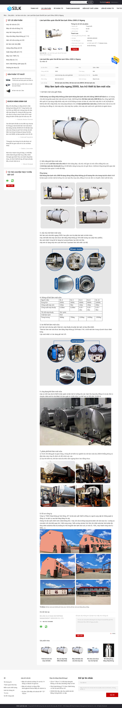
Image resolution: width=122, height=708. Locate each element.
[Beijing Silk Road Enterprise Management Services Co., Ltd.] (14, 8)
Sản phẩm (11, 15)
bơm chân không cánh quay (15, 64)
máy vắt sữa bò (11, 24)
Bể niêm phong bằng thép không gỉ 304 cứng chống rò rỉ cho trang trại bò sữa (108, 660)
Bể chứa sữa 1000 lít (64, 607)
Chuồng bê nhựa (11, 68)
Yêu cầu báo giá (104, 2)
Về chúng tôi (58, 8)
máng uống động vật (13, 48)
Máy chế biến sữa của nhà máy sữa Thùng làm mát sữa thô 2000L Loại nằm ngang (77, 660)
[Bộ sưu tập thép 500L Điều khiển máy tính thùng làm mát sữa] (62, 650)
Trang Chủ (34, 8)
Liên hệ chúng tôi (107, 8)
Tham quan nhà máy (73, 8)
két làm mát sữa (21, 15)
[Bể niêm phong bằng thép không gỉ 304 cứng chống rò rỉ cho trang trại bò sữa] (108, 650)
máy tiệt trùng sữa (12, 32)
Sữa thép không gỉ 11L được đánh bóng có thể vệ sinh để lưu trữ (63, 687)
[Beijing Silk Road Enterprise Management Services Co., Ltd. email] (8, 181)
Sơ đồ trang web (9, 696)
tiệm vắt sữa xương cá (13, 40)
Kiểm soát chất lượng (90, 8)
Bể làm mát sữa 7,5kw (18, 90)
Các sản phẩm (46, 8)
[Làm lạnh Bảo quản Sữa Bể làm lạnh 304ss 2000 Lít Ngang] (53, 34)
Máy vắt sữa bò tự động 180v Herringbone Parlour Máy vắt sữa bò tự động (34, 688)
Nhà (5, 15)
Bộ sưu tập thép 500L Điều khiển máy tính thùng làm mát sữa (62, 660)
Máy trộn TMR (11, 56)
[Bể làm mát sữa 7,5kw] (8, 90)
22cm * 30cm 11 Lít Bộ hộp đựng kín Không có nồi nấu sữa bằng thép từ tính (63, 682)
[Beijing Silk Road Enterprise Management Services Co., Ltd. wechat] (13, 181)
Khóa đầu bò (10, 60)
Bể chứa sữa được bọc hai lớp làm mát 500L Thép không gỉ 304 (93, 660)
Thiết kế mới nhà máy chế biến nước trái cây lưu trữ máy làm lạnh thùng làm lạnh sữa (46, 660)
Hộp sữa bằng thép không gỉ (15, 36)
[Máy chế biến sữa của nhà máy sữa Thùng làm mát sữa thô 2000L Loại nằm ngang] (77, 650)
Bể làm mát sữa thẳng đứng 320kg (80, 607)
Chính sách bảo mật (21, 706)
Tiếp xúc (74, 49)
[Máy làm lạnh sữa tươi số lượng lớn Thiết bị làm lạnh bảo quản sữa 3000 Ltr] (8, 79)
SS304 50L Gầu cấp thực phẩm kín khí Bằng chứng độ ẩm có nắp (62, 692)
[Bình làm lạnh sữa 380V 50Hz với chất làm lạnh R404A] (8, 85)
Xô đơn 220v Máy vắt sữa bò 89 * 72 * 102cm (33, 692)
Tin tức (119, 8)
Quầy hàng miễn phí (12, 52)
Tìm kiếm (90, 2)
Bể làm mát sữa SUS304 (52, 607)
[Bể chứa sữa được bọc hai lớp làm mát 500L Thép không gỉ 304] (93, 650)
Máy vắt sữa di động (13, 28)
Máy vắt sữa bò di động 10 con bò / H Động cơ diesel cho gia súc (33, 682)
